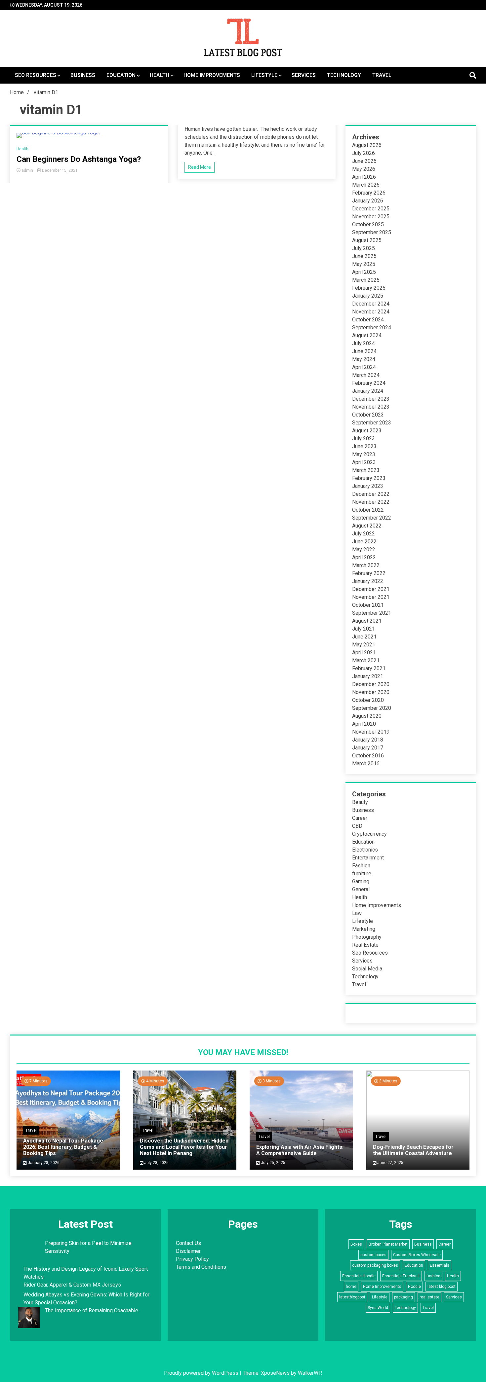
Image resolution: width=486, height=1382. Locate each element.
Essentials (439, 1265)
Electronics (365, 850)
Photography (367, 937)
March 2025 (366, 280)
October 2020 (368, 700)
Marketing (363, 929)
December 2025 (370, 208)
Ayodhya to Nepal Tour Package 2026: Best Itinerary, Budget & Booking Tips (63, 1147)
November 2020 (370, 692)
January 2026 (367, 201)
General (361, 889)
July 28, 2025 (156, 1162)
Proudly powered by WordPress (202, 1373)
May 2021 (363, 644)
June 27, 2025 (389, 1162)
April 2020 (364, 724)
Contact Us (188, 1243)
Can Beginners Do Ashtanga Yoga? (79, 159)
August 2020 (367, 716)
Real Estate (365, 945)
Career (359, 818)
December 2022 (370, 494)
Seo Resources (35, 75)
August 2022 (367, 526)
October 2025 (368, 224)
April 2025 (364, 272)
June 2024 (364, 351)
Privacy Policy (192, 1259)
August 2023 (367, 430)
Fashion (361, 865)
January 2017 (367, 748)
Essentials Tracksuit (401, 1276)
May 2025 (363, 264)
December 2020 (370, 684)
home (351, 1286)
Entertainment (368, 858)
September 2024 (371, 327)
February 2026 (368, 193)
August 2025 (367, 240)
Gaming (360, 881)
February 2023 (368, 478)
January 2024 (367, 391)
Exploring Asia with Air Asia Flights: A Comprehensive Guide (300, 1150)
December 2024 (370, 304)
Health (159, 75)
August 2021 (367, 621)
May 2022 (363, 549)
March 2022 (366, 565)
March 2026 (366, 185)
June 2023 (364, 446)
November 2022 (370, 502)
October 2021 (368, 605)
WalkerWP (309, 1373)
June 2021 (364, 637)
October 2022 (368, 510)
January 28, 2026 (43, 1162)
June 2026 (364, 161)
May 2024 (363, 359)
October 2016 (368, 755)
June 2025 (364, 256)
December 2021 (370, 589)
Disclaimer (188, 1251)
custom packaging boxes (375, 1265)
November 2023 (370, 407)
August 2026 (367, 145)
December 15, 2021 (59, 170)
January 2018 (367, 740)
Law (357, 913)
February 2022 (368, 573)
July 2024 (363, 343)
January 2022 (367, 581)
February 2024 (368, 383)
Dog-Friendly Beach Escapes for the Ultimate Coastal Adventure (413, 1150)
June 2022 (364, 541)
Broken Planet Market (388, 1244)
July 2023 (363, 438)
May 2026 (363, 169)
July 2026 (363, 153)
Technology (344, 75)
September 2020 (371, 708)
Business (82, 75)
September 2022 (371, 518)
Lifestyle (264, 75)
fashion (433, 1276)
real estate (429, 1297)
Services (304, 75)
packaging (403, 1297)
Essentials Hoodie (359, 1276)
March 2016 (366, 763)
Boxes (356, 1244)
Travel (381, 75)
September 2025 (371, 232)
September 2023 (371, 422)
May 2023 (363, 454)
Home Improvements (211, 75)
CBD (357, 826)
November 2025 (370, 216)
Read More (199, 167)
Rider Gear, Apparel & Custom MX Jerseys (72, 1285)
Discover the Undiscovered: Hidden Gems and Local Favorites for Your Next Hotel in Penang (184, 1147)
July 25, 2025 (272, 1162)
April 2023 (364, 462)
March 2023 (366, 470)
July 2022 (363, 533)
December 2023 (370, 399)
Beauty (360, 802)
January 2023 (367, 486)
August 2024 (367, 335)
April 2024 (364, 367)
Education (121, 75)
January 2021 (367, 676)
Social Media (367, 968)
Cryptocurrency (369, 834)
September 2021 (371, 613)
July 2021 (363, 629)
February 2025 (368, 288)
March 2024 (366, 375)
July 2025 (363, 248)
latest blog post (441, 1286)
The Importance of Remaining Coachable (91, 1310)
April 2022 (364, 557)
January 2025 (367, 296)
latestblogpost (352, 1297)
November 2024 (370, 312)
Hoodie (414, 1286)
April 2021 (364, 652)
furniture (361, 873)
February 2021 (368, 668)
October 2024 (368, 319)
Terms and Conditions (201, 1267)
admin (27, 170)
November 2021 (370, 597)
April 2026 (364, 177)
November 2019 (370, 732)
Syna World (378, 1307)
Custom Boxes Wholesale (417, 1255)
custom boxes (373, 1255)
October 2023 (368, 415)
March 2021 (366, 660)
